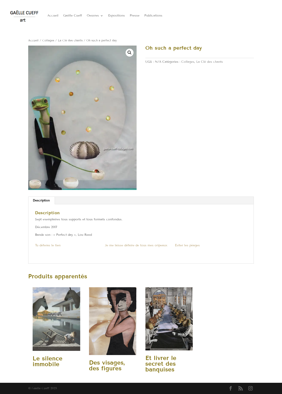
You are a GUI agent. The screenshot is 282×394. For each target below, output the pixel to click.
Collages (48, 40)
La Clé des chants (70, 40)
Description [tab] (41, 200)
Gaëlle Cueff (72, 15)
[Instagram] (250, 388)
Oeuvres (93, 15)
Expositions (116, 15)
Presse (134, 15)
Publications (153, 15)
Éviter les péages (187, 245)
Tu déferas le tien (48, 245)
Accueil (52, 15)
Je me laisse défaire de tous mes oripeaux (136, 245)
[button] (130, 53)
